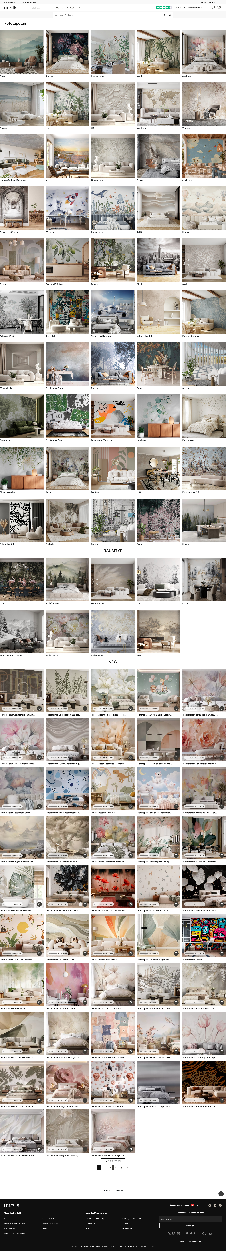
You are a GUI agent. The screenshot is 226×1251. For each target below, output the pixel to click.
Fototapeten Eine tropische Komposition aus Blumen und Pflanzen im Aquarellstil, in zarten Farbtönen (155, 861)
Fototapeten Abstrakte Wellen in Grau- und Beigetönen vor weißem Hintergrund (18, 1155)
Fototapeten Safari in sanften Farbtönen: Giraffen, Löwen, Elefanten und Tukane (109, 1106)
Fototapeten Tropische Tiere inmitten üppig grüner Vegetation (18, 959)
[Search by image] (165, 15)
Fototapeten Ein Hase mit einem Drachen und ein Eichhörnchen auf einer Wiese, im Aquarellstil (155, 1057)
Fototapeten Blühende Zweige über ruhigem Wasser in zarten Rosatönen (109, 1155)
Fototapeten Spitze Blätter (104, 959)
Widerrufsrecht (48, 1218)
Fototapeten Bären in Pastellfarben (108, 1057)
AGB (87, 1228)
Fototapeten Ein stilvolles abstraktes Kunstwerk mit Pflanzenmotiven (200, 861)
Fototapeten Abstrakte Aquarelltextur (155, 1106)
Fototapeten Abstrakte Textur (60, 1008)
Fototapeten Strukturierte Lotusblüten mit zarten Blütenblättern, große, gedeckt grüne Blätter (109, 714)
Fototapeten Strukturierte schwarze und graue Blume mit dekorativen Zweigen (63, 910)
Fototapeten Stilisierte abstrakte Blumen (200, 763)
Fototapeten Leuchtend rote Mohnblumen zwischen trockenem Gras (109, 910)
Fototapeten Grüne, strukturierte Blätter (18, 1106)
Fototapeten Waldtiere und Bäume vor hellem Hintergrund (155, 910)
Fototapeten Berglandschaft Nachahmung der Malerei (18, 861)
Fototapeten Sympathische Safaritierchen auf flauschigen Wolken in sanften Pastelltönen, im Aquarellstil (155, 714)
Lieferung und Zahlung (13, 1228)
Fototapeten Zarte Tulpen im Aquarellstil (200, 1057)
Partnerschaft (127, 1228)
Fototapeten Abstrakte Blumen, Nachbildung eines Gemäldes (109, 861)
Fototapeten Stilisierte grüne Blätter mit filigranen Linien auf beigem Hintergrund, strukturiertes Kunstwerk (63, 714)
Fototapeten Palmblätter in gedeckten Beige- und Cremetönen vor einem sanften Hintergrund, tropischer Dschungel (63, 1057)
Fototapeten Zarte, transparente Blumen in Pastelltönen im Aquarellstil (200, 714)
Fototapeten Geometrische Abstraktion (155, 763)
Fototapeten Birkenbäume (13, 1008)
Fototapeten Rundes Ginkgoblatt (153, 959)
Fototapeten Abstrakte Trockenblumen (109, 763)
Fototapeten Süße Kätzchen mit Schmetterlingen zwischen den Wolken (155, 812)
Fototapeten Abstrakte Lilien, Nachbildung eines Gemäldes (200, 812)
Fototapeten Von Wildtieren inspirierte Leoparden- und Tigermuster (200, 1106)
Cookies (125, 1223)
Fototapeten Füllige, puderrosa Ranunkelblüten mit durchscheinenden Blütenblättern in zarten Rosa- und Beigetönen (63, 1106)
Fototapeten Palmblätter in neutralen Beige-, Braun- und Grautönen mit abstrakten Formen (155, 1008)
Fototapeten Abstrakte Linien (60, 959)
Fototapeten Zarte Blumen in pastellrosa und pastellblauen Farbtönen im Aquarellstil (18, 763)
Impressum (90, 1223)
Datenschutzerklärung (94, 1218)
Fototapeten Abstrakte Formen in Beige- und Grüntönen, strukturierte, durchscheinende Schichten (18, 1057)
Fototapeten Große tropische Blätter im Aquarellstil (18, 910)
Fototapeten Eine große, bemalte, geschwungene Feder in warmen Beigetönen (63, 1155)
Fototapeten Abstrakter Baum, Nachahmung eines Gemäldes (63, 861)
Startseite (106, 1191)
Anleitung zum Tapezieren (15, 1233)
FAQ (6, 1218)
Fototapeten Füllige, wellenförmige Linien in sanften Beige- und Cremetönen (63, 763)
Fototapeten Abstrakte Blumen (15, 812)
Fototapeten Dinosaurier (103, 812)
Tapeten (45, 1228)
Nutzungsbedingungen (131, 1218)
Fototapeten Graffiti (193, 959)
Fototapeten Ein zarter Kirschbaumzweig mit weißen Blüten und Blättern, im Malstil (200, 1008)
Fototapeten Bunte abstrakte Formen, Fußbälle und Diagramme (63, 812)
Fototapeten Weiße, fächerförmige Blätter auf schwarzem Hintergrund (200, 910)
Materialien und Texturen (14, 1223)
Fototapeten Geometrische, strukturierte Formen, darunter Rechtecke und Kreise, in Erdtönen (18, 714)
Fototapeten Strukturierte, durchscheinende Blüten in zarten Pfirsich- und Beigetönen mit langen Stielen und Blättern (109, 1008)
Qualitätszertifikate (50, 1223)
